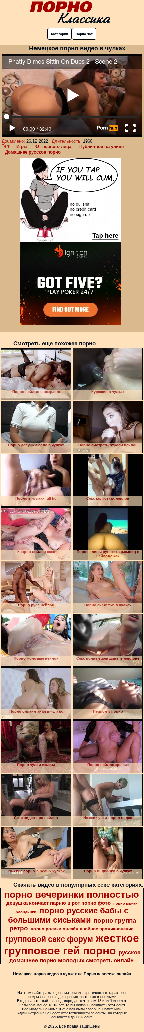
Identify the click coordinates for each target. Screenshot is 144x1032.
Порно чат (84, 34)
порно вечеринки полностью (71, 894)
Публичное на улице (101, 146)
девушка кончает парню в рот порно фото (58, 903)
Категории (59, 34)
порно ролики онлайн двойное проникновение (82, 928)
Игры (21, 146)
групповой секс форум (49, 939)
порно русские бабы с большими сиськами (68, 915)
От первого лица (53, 146)
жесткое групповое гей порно (71, 944)
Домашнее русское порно (33, 152)
